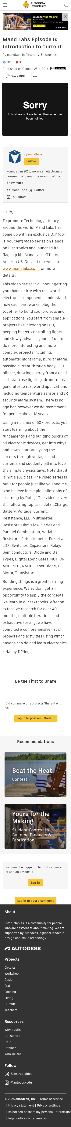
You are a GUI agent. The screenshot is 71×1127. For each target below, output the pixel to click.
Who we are (13, 1054)
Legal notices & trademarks (27, 1118)
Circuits (31, 55)
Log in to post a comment (35, 901)
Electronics (49, 55)
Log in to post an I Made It (35, 718)
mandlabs (14, 55)
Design (10, 979)
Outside (10, 1004)
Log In (35, 883)
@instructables (21, 1074)
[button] (5, 5)
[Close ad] (65, 17)
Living (9, 998)
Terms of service (51, 1099)
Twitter (39, 190)
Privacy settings (48, 1105)
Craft (8, 986)
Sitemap (10, 1048)
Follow (31, 161)
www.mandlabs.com (21, 268)
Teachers (11, 1010)
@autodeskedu (21, 1082)
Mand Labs (19, 190)
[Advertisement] (35, 21)
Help (8, 1042)
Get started (12, 1036)
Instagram (19, 197)
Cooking (10, 992)
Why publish (14, 1030)
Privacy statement (21, 1105)
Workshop (12, 973)
